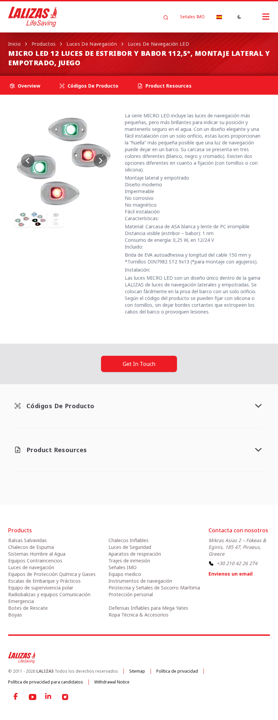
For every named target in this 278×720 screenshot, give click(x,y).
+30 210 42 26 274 (237, 563)
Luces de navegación (91, 44)
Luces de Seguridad (129, 547)
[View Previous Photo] (28, 160)
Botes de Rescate (28, 608)
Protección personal (130, 594)
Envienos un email (231, 574)
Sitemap (137, 671)
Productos (44, 44)
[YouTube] (32, 697)
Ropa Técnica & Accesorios (138, 614)
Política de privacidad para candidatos (45, 682)
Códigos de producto (92, 86)
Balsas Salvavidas (27, 540)
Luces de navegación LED (158, 44)
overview (29, 86)
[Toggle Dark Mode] (239, 17)
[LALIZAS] (32, 17)
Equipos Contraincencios (35, 560)
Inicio (14, 44)
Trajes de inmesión (129, 560)
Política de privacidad (177, 671)
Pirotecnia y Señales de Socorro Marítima (154, 587)
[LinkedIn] (49, 697)
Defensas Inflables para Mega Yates (148, 608)
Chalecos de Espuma (31, 547)
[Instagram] (65, 697)
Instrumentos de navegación (140, 581)
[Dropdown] (219, 17)
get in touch (139, 364)
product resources (168, 86)
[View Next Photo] (100, 160)
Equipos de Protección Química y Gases (52, 574)
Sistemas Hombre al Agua (36, 554)
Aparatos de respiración (134, 554)
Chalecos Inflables (128, 540)
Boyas (15, 614)
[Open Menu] (259, 16)
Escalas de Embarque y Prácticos (44, 581)
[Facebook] (16, 697)
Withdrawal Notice (112, 682)
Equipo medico (124, 574)
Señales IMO (192, 17)
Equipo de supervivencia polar (40, 587)
